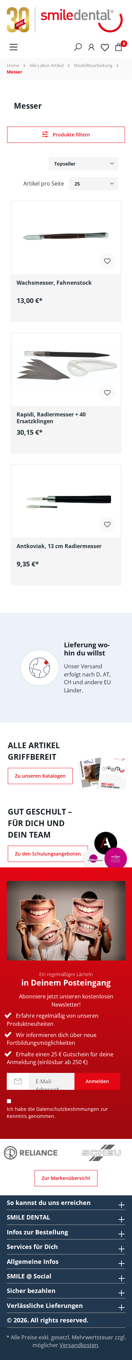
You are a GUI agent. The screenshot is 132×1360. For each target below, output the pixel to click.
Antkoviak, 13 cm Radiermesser (59, 546)
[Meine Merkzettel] (105, 46)
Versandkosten (79, 1345)
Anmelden (97, 1081)
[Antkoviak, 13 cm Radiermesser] (66, 499)
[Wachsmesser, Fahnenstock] (66, 235)
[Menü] (13, 46)
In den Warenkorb (71, 315)
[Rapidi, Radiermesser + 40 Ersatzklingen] (66, 367)
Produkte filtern (70, 134)
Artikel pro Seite (43, 183)
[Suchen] (78, 46)
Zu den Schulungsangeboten (48, 853)
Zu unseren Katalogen (40, 776)
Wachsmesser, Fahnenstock (54, 282)
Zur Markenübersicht (66, 1178)
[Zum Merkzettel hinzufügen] (107, 260)
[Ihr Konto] (91, 46)
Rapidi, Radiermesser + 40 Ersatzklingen (51, 418)
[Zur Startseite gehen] (66, 20)
